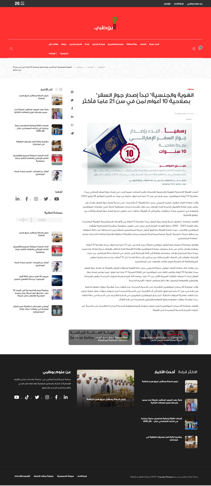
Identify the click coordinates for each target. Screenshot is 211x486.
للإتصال (167, 4)
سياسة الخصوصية (65, 476)
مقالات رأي (53, 44)
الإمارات (52, 53)
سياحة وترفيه (98, 44)
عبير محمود (181, 113)
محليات (79, 67)
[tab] (164, 372)
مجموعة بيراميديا (166, 477)
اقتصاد (143, 44)
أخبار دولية (154, 44)
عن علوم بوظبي (195, 4)
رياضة (63, 44)
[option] (37, 137)
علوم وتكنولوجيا (116, 44)
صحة (87, 44)
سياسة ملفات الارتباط (43, 476)
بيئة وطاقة (132, 44)
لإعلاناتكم (179, 4)
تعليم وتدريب (75, 44)
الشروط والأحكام (22, 476)
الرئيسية (64, 53)
